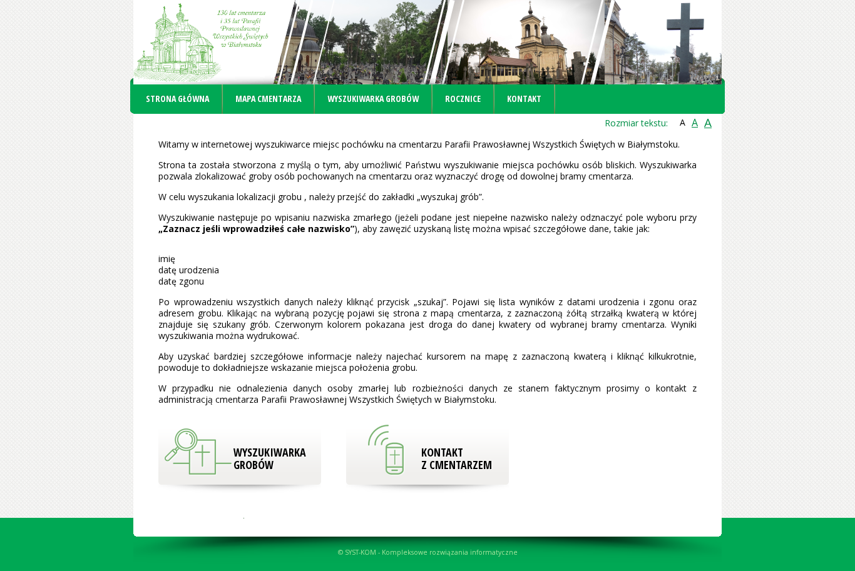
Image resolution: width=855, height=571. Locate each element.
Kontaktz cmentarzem (456, 458)
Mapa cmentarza (268, 98)
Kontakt (524, 98)
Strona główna (177, 98)
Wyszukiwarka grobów (373, 98)
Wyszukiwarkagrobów (269, 458)
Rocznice (463, 98)
